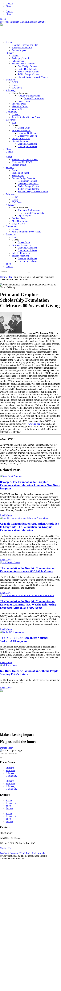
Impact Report (24, 101)
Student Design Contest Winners (33, 77)
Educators (10, 79)
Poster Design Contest (28, 69)
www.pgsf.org (33, 424)
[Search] (29, 272)
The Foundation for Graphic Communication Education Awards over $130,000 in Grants (27, 570)
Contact (9, 3)
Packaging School (20, 58)
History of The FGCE (22, 47)
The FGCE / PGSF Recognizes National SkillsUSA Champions (24, 639)
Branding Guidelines (27, 133)
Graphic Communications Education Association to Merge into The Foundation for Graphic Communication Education (29, 527)
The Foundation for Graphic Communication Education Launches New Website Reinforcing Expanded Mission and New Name (28, 604)
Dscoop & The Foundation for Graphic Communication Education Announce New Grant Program (30, 485)
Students (10, 53)
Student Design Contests (23, 63)
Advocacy (11, 90)
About (9, 42)
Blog (14, 122)
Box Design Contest (27, 66)
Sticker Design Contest (28, 71)
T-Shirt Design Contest (28, 74)
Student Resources (20, 141)
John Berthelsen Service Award (26, 117)
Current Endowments (34, 98)
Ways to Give (18, 109)
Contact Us (5, 848)
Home (3, 277)
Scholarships (18, 61)
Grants (15, 85)
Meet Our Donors (20, 106)
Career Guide (24, 127)
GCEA (15, 82)
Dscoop (15, 55)
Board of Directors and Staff (25, 45)
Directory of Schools (27, 135)
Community (11, 111)
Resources (11, 119)
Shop (8, 6)
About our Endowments (29, 95)
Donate (9, 808)
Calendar (16, 114)
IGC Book (17, 87)
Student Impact (19, 50)
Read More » (6, 515)
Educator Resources (21, 130)
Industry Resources (21, 138)
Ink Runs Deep (19, 103)
